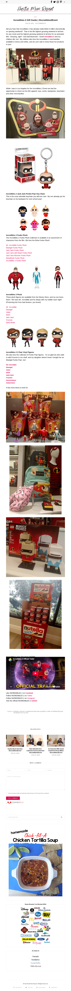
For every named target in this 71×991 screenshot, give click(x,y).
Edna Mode (10, 323)
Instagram (31, 698)
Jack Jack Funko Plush (15, 250)
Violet (8, 312)
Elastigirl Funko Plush (14, 248)
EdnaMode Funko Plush (15, 258)
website (34, 701)
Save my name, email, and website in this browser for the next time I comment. (28, 793)
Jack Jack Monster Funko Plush (18, 255)
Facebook (29, 693)
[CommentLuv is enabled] (15, 803)
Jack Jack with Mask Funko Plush (19, 253)
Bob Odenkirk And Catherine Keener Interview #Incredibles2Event (35, 750)
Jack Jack (10, 317)
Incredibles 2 (49, 37)
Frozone (9, 320)
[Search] (64, 2)
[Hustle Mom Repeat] (35, 9)
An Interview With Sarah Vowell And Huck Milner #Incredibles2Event (56, 750)
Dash (8, 315)
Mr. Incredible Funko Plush (16, 245)
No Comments (40, 23)
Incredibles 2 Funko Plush (16, 261)
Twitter (29, 696)
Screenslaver (11, 380)
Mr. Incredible (11, 307)
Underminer (10, 383)
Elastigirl (9, 310)
